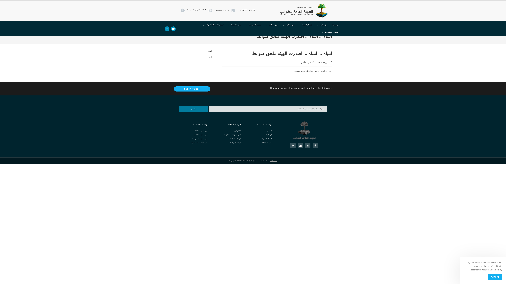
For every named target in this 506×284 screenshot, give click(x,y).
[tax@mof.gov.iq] (210, 10)
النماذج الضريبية (255, 25)
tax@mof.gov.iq (222, 10)
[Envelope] (300, 145)
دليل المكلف (273, 25)
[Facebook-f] (167, 28)
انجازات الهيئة (236, 25)
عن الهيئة (323, 25)
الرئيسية (335, 25)
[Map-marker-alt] (293, 145)
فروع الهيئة (290, 25)
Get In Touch (192, 89)
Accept (495, 277)
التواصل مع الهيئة (332, 32)
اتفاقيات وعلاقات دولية (214, 25)
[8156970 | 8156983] (233, 10)
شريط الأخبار (306, 62)
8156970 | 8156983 (247, 10)
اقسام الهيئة (307, 25)
